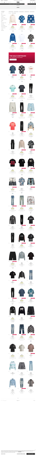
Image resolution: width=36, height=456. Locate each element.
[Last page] (34, 400)
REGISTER (32, 0)
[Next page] (31, 400)
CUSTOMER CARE (5, 0)
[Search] (30, 2)
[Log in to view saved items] (32, 2)
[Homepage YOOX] (18, 2)
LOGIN (34, 0)
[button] (4, 12)
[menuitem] (2, 2)
